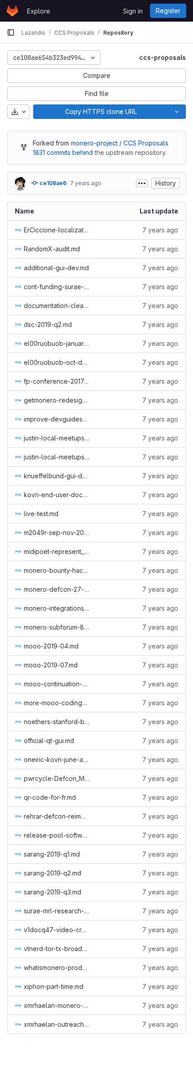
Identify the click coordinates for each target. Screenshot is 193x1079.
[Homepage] (12, 11)
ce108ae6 (52, 183)
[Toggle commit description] (142, 183)
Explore (38, 11)
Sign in (133, 11)
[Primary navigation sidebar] (11, 32)
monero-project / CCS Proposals (119, 143)
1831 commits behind (63, 152)
